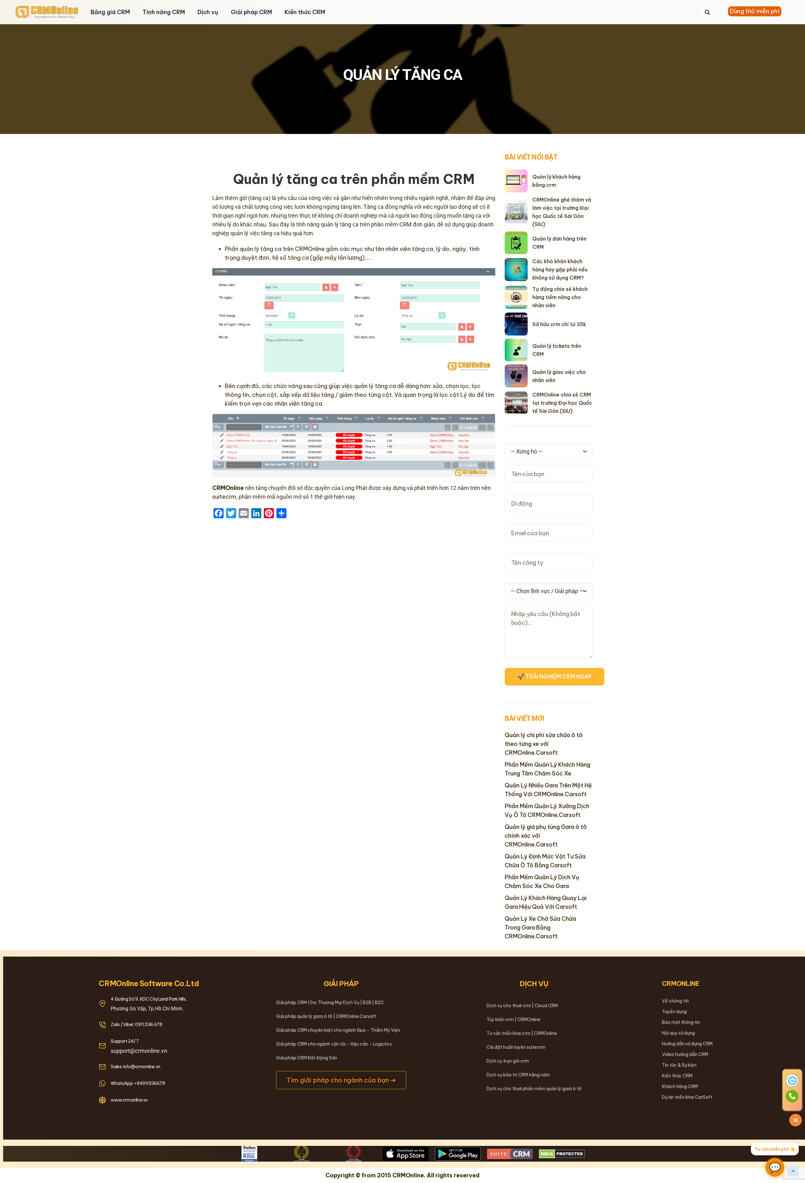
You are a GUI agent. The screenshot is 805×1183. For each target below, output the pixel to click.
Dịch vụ (207, 12)
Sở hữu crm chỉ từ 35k (559, 324)
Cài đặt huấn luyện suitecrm (515, 1047)
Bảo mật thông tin (681, 1022)
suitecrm (224, 496)
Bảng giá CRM (110, 12)
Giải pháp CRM (251, 12)
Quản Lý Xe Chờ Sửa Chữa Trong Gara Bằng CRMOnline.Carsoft (540, 927)
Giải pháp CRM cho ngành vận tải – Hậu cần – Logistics (334, 1044)
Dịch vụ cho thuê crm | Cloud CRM (522, 1005)
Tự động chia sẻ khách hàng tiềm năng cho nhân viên (560, 297)
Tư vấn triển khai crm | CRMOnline (521, 1033)
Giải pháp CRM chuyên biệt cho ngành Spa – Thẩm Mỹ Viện (338, 1030)
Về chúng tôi (675, 1001)
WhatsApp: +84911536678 (138, 1083)
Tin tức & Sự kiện (679, 1065)
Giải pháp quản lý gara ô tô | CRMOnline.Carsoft (326, 1016)
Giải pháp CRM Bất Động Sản (306, 1058)
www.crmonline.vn (129, 1100)
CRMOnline (680, 983)
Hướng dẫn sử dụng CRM (687, 1044)
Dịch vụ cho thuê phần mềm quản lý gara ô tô (533, 1088)
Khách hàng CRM (680, 1086)
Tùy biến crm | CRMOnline (513, 1019)
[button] (707, 12)
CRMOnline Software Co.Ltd (149, 983)
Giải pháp (341, 983)
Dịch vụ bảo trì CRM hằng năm (518, 1075)
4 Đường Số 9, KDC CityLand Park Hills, (149, 999)
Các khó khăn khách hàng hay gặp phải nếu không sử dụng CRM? (559, 269)
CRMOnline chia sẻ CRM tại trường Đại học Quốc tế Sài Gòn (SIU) (562, 403)
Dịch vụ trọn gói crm (507, 1061)
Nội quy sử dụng (678, 1033)
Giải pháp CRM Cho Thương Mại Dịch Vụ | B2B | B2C (330, 1002)
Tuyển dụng (674, 1011)
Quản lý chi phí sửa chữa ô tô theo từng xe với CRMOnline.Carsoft (544, 743)
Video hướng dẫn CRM (685, 1054)
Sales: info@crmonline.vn (135, 1066)
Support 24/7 (125, 1041)
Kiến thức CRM (305, 12)
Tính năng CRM (163, 12)
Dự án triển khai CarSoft (687, 1097)
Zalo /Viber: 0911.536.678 (136, 1024)
